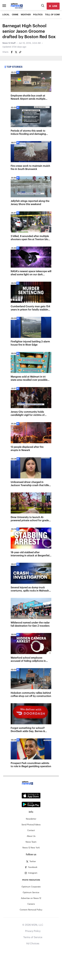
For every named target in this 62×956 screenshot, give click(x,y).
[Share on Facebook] (12, 52)
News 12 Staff (8, 43)
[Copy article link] (20, 52)
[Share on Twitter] (16, 52)
